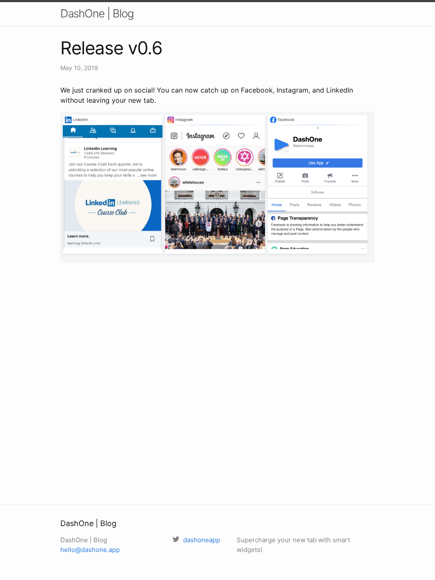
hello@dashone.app (90, 550)
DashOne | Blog (97, 13)
